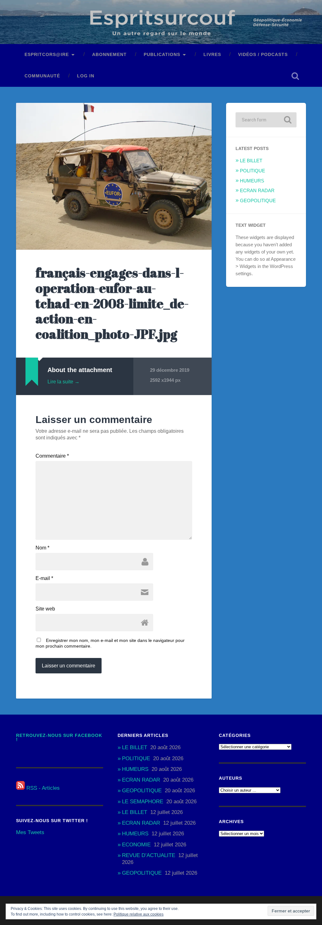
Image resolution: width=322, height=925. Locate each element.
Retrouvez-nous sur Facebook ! (59, 737)
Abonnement (109, 54)
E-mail (44, 578)
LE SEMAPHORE (142, 802)
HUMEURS (252, 180)
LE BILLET (251, 160)
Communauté (42, 76)
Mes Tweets (30, 832)
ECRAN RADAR (257, 190)
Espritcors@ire (47, 54)
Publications (162, 54)
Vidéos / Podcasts (263, 54)
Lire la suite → (63, 381)
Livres (212, 54)
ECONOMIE (136, 845)
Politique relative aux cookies (139, 914)
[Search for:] (266, 119)
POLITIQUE (252, 170)
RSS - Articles (42, 788)
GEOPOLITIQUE (258, 200)
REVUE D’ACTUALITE (148, 855)
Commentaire (52, 456)
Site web (45, 608)
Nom (42, 547)
